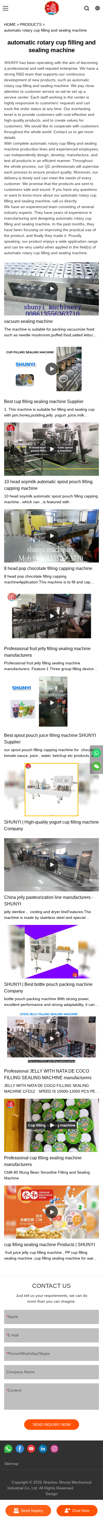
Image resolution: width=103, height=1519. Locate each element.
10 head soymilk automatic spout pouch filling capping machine (48, 485)
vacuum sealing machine (28, 321)
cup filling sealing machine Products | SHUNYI (49, 1244)
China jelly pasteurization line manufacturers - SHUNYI (48, 900)
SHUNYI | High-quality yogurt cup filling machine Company (51, 825)
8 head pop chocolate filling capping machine (48, 568)
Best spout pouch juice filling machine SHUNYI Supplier (50, 738)
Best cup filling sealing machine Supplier (43, 401)
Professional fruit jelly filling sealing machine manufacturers (47, 652)
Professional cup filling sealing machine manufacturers (43, 1161)
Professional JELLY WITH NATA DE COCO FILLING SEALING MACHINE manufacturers (47, 1074)
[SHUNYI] (96, 753)
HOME (10, 24)
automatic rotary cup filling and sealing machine (45, 30)
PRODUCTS (30, 24)
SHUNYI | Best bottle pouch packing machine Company (48, 987)
